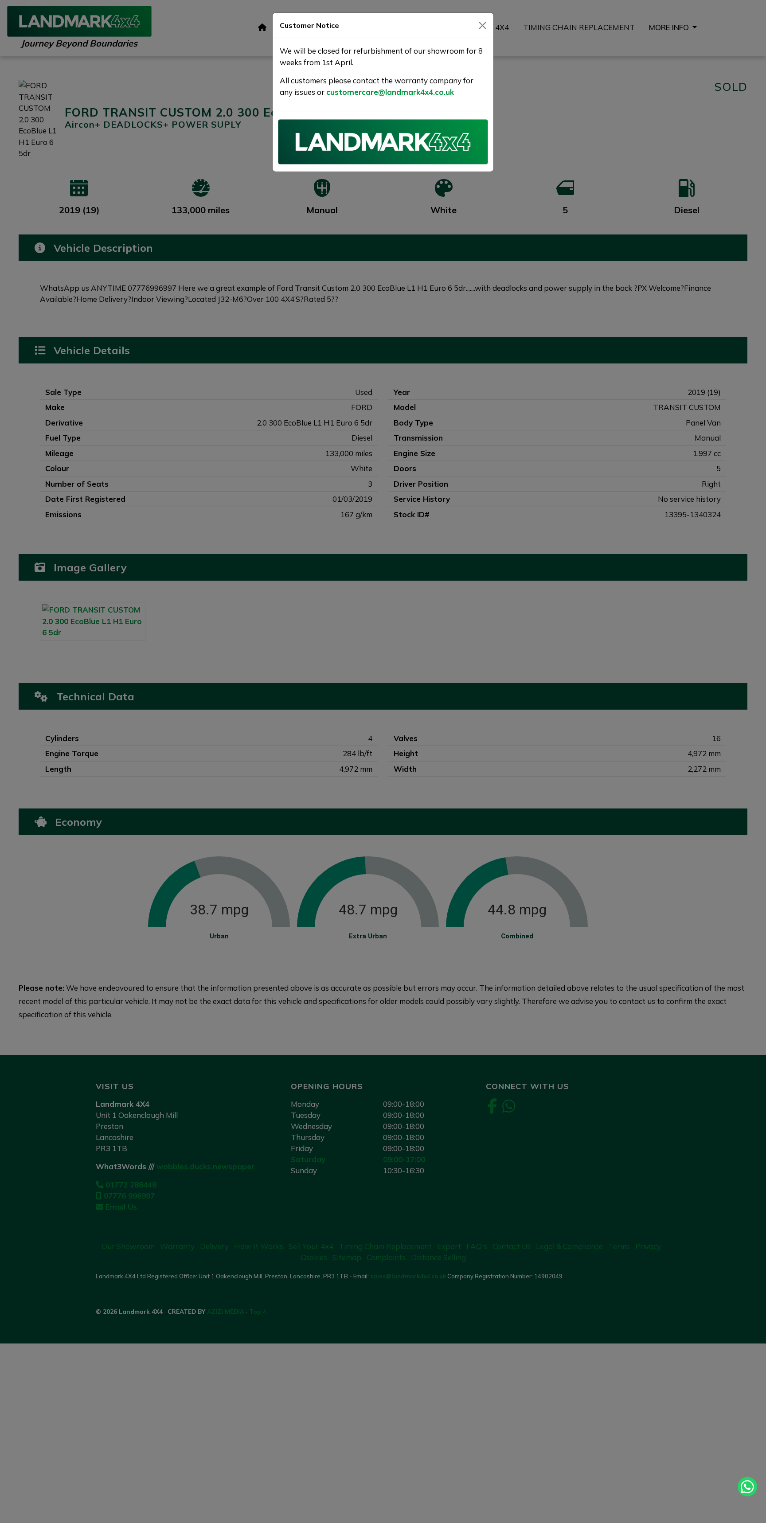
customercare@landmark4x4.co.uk (390, 92)
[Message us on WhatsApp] (747, 1486)
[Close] (482, 25)
